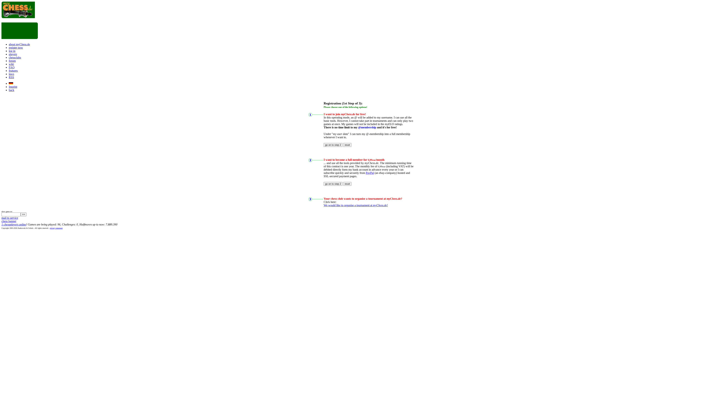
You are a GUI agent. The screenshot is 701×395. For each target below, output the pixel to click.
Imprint (13, 86)
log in (12, 50)
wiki (11, 64)
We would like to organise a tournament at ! (356, 205)
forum (12, 60)
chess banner (8, 221)
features (13, 70)
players (13, 54)
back (11, 90)
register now (16, 47)
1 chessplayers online (13, 224)
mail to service (9, 217)
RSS (11, 77)
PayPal (370, 172)
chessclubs (15, 57)
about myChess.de (19, 44)
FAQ (12, 67)
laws (11, 74)
